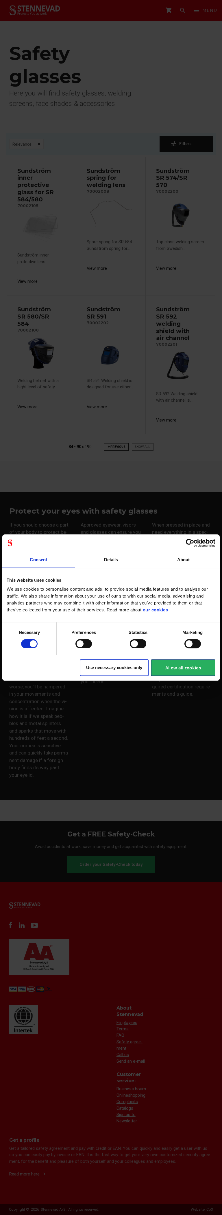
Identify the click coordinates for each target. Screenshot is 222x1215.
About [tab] (183, 559)
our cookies (155, 609)
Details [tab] (111, 559)
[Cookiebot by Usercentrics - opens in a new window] (190, 543)
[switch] (83, 643)
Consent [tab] (38, 559)
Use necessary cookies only (114, 667)
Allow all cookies (183, 668)
